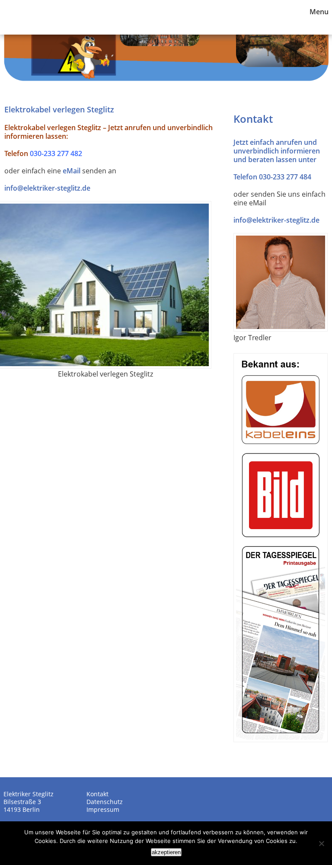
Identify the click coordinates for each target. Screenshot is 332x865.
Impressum (102, 809)
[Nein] (321, 843)
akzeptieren (166, 852)
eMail (71, 171)
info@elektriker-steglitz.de (47, 188)
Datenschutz (104, 802)
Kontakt (97, 794)
